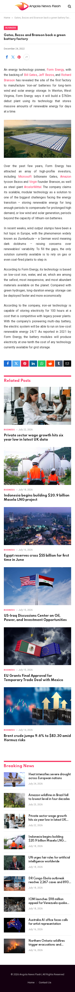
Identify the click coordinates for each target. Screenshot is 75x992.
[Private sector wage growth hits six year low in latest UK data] (37, 406)
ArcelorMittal (32, 187)
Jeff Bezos (46, 75)
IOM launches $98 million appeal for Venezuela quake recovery (47, 903)
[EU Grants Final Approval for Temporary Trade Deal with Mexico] (37, 646)
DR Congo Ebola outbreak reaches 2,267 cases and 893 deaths (48, 882)
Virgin (33, 182)
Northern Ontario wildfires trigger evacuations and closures (46, 944)
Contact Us (45, 982)
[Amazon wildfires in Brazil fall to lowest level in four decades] (14, 800)
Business (10, 28)
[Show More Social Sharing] (26, 57)
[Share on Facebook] (7, 57)
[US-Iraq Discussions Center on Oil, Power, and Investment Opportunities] (37, 586)
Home (7, 17)
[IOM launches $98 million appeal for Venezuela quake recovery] (14, 904)
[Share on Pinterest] (19, 57)
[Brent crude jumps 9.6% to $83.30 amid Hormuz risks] (37, 706)
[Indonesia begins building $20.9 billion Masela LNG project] (37, 466)
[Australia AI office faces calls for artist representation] (14, 925)
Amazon (65, 176)
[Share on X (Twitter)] (13, 57)
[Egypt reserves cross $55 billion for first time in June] (37, 526)
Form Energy (55, 69)
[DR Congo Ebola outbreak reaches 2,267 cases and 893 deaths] (14, 883)
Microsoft (25, 176)
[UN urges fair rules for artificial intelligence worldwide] (14, 862)
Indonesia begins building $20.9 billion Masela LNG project (46, 840)
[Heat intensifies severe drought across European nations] (14, 779)
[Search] (69, 6)
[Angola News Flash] (37, 6)
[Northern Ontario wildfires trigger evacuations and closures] (14, 946)
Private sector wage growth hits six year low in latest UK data (47, 820)
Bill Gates (30, 75)
